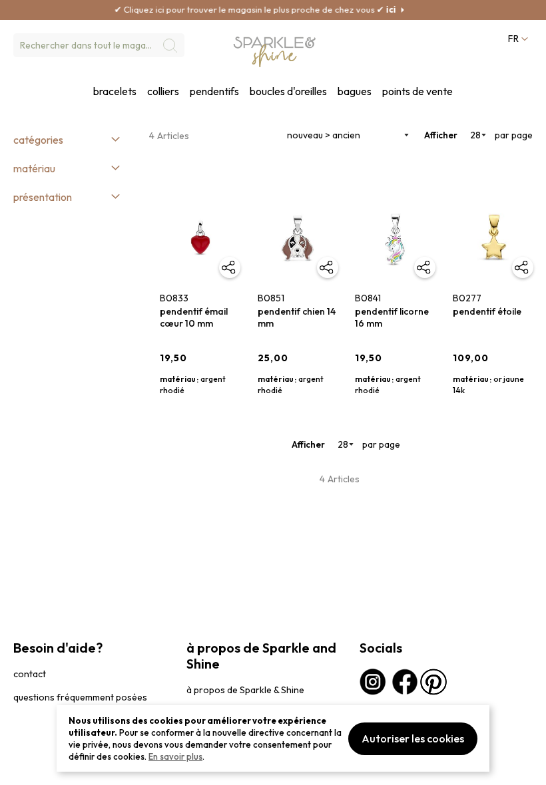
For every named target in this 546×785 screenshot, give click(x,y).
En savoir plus (175, 756)
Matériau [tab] (34, 168)
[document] (273, 738)
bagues (355, 91)
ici (381, 9)
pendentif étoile (487, 311)
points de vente (417, 91)
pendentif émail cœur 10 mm (194, 317)
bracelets (114, 91)
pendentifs (214, 91)
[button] (516, 39)
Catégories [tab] (38, 139)
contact (29, 674)
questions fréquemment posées (80, 697)
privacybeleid (38, 768)
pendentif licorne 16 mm (392, 317)
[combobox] (98, 45)
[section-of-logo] (275, 52)
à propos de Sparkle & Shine (245, 690)
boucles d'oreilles (288, 91)
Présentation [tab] (42, 197)
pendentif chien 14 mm (297, 317)
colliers (163, 91)
